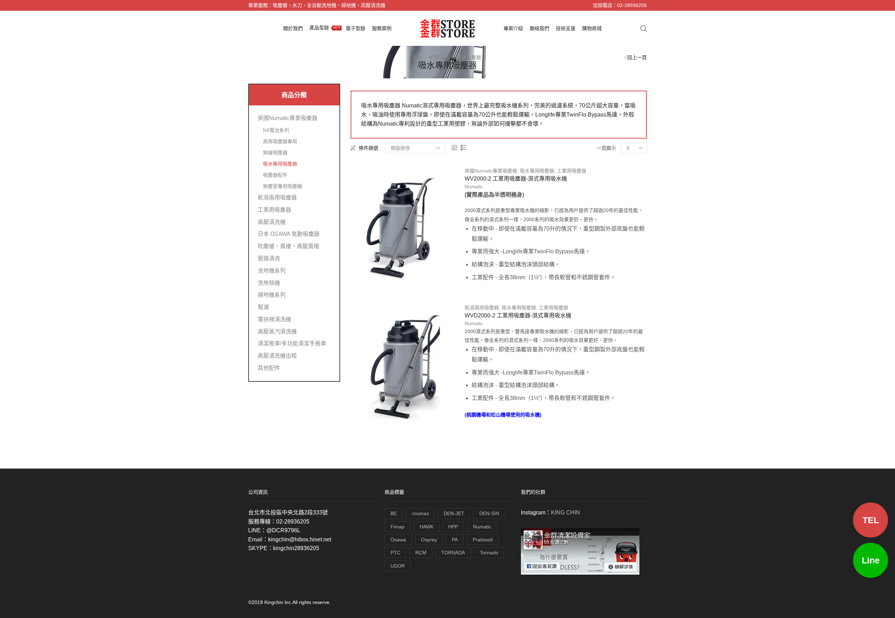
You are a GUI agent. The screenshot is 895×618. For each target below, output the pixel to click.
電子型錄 (355, 28)
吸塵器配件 (275, 175)
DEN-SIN (489, 513)
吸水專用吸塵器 (537, 171)
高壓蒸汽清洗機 (277, 332)
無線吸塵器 (275, 152)
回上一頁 (637, 57)
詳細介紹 (402, 282)
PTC (395, 552)
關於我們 (293, 28)
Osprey (429, 539)
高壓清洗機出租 (277, 356)
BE (394, 513)
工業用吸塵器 (571, 171)
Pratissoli (483, 539)
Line (871, 560)
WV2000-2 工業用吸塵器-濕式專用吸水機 (516, 179)
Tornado (489, 552)
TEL (870, 520)
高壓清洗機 (272, 222)
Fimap (397, 526)
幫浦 (263, 307)
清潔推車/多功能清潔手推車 (292, 343)
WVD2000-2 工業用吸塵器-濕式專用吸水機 (518, 315)
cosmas (420, 513)
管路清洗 (269, 258)
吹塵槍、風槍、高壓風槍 (288, 246)
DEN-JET (454, 513)
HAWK (427, 526)
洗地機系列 (272, 271)
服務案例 (382, 28)
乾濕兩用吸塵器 (482, 307)
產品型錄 (325, 27)
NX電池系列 (276, 130)
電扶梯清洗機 (274, 319)
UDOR (398, 566)
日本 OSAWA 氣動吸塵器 (289, 234)
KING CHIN (565, 512)
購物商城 (592, 28)
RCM (421, 552)
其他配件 (269, 368)
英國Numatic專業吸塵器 (455, 57)
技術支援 (565, 28)
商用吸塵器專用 (280, 141)
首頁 (417, 57)
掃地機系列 (272, 295)
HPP (453, 526)
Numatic (474, 186)
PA (455, 539)
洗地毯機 (269, 283)
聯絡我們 (539, 28)
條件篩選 (368, 148)
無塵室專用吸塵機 (282, 186)
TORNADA (453, 552)
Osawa (398, 539)
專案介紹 (513, 28)
